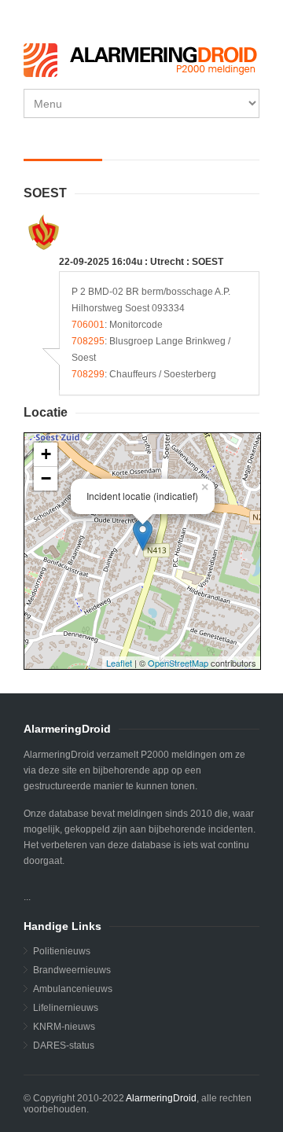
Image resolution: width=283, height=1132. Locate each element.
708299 (88, 374)
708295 (88, 341)
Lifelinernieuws (65, 1007)
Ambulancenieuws (72, 988)
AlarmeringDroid (161, 1098)
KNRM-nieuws (64, 1026)
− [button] (46, 478)
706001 (88, 324)
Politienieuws (61, 951)
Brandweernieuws (72, 970)
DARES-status (63, 1045)
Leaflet (119, 662)
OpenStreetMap (178, 662)
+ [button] (46, 454)
